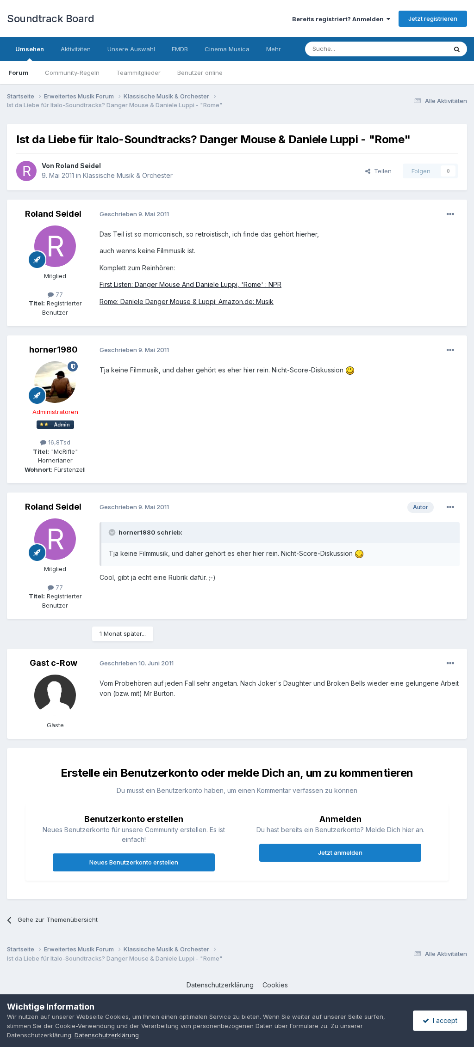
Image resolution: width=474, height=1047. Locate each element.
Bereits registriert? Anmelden (339, 19)
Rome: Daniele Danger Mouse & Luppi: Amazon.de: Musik (187, 301)
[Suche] (457, 49)
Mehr (273, 49)
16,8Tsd (58, 442)
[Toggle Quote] (113, 532)
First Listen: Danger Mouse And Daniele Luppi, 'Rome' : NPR (190, 284)
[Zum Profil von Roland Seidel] (26, 171)
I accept (443, 1020)
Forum (18, 72)
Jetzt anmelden (340, 852)
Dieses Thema (414, 48)
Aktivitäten (76, 49)
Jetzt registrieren (432, 18)
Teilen (381, 171)
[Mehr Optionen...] (450, 214)
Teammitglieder (138, 72)
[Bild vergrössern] (350, 370)
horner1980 (53, 349)
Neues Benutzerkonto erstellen (133, 862)
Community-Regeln (72, 72)
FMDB (180, 49)
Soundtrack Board (50, 18)
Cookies (275, 985)
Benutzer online (200, 72)
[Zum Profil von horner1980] (55, 382)
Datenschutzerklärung (220, 985)
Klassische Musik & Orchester (128, 175)
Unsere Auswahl (131, 49)
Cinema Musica (227, 49)
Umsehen (29, 49)
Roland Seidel (78, 166)
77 (58, 294)
